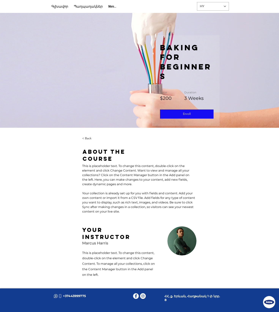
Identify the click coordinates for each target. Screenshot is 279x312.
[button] (187, 114)
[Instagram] (143, 296)
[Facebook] (136, 296)
